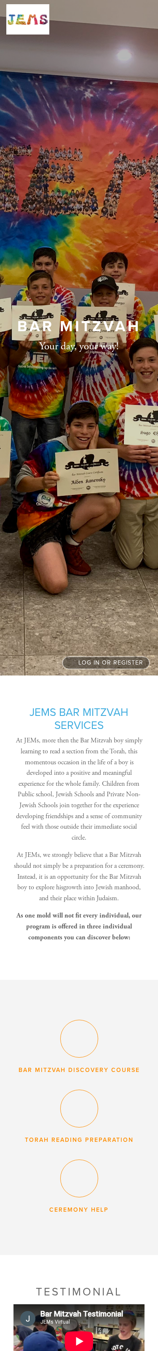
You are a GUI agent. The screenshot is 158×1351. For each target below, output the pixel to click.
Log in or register (109, 662)
